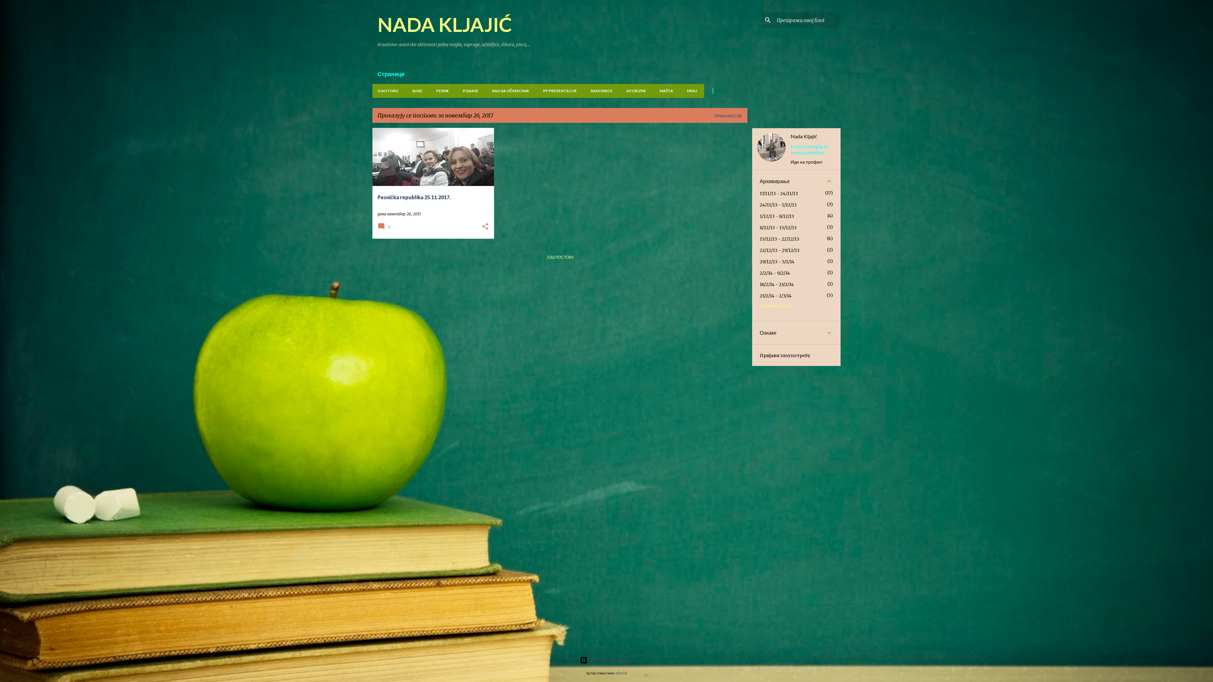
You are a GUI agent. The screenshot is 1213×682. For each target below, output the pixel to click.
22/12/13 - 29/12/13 (780, 250)
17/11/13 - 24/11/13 (779, 193)
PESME (442, 90)
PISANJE (470, 90)
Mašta (666, 90)
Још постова (560, 257)
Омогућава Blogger (610, 660)
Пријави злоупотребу (785, 355)
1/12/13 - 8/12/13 (777, 216)
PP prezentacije (560, 90)
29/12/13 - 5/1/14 (777, 262)
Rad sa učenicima (510, 90)
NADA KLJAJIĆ (444, 24)
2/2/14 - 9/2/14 (775, 273)
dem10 (621, 673)
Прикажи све (728, 116)
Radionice (602, 90)
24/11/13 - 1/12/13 (778, 205)
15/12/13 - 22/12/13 (779, 239)
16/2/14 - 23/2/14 (777, 284)
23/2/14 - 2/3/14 (776, 296)
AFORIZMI (636, 90)
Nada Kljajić (804, 136)
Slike (417, 90)
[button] (485, 227)
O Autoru (387, 90)
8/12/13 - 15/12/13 (778, 227)
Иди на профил (806, 162)
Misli (692, 90)
